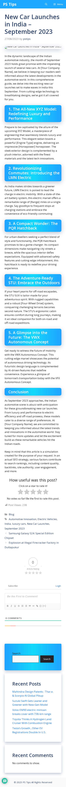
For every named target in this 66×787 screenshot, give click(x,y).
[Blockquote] (29, 606)
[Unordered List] (26, 606)
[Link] (37, 606)
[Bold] (7, 606)
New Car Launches (38, 523)
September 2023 (15, 528)
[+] (44, 606)
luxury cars (19, 523)
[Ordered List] (22, 606)
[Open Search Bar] (46, 4)
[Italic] (11, 606)
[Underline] (15, 606)
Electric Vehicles (47, 519)
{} (41, 606)
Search (16, 653)
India (8, 523)
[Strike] (18, 606)
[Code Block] (33, 606)
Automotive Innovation (22, 519)
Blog (11, 514)
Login (58, 585)
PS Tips (9, 4)
